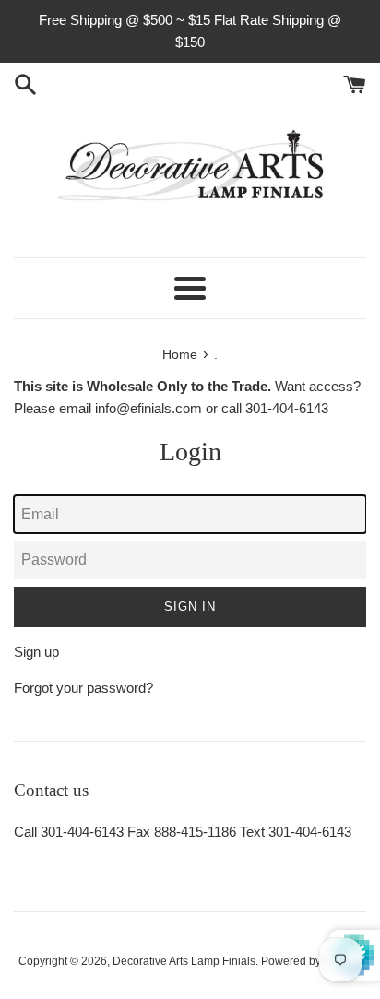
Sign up (36, 652)
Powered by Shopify (311, 961)
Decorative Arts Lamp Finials (184, 961)
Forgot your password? (83, 688)
